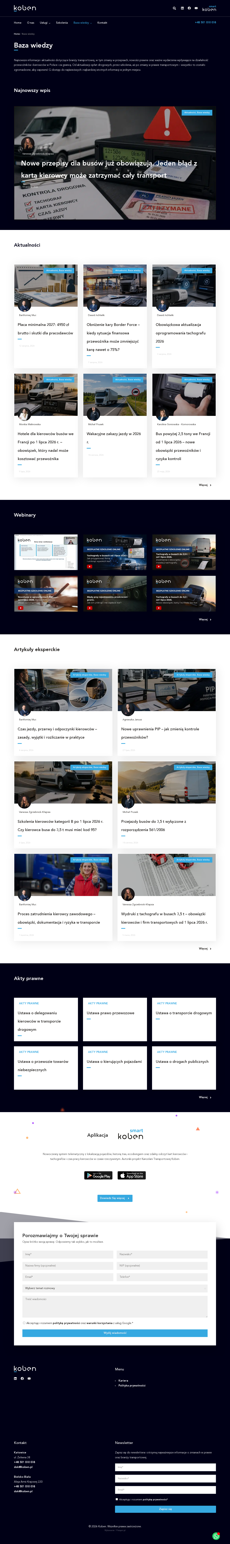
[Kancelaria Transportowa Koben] (25, 8)
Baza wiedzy (81, 23)
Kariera (123, 1380)
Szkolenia (62, 23)
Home (17, 23)
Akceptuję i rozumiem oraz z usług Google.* (79, 1323)
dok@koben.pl (23, 1467)
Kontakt (102, 23)
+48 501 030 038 (205, 22)
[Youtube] (196, 8)
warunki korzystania (99, 1323)
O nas (30, 23)
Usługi (43, 23)
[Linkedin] (182, 8)
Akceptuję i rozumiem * (143, 1499)
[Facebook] (189, 8)
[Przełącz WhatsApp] (216, 1536)
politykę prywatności (66, 1323)
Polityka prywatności (132, 1385)
